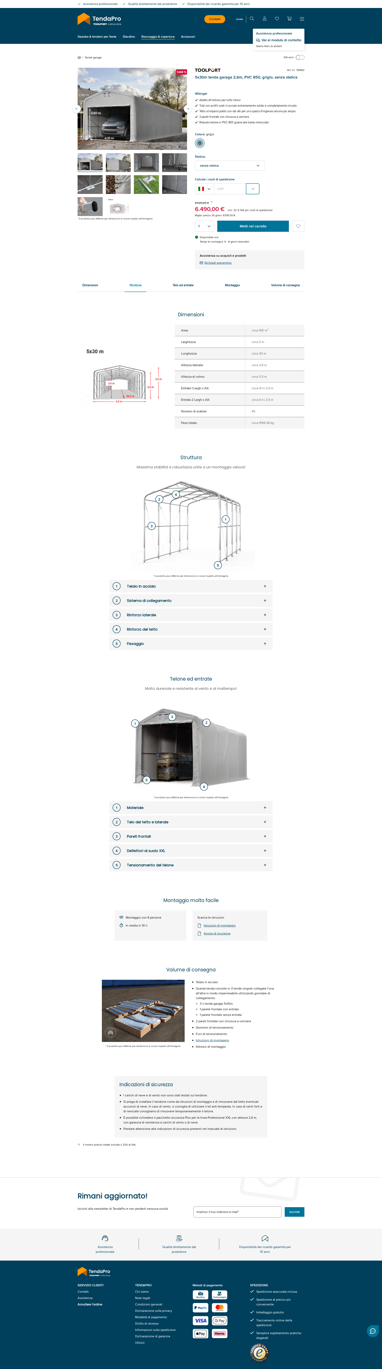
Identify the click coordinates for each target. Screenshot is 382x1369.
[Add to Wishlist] (298, 226)
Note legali (142, 1298)
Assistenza (85, 1298)
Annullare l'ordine (90, 1304)
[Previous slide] (77, 109)
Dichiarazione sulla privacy (153, 1310)
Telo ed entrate (183, 285)
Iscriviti (294, 1212)
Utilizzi (140, 1342)
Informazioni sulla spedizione (155, 1330)
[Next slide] (188, 109)
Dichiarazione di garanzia (152, 1336)
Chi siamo (142, 1291)
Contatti (214, 19)
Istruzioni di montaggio (220, 925)
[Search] (251, 19)
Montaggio (232, 285)
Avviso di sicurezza (217, 933)
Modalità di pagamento (151, 1317)
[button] (289, 19)
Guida (239, 19)
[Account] (264, 19)
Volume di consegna (285, 285)
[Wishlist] (277, 19)
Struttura (135, 285)
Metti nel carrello (253, 226)
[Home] (80, 57)
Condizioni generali (148, 1304)
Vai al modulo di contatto (281, 40)
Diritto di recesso (147, 1323)
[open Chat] (373, 1331)
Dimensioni (90, 285)
